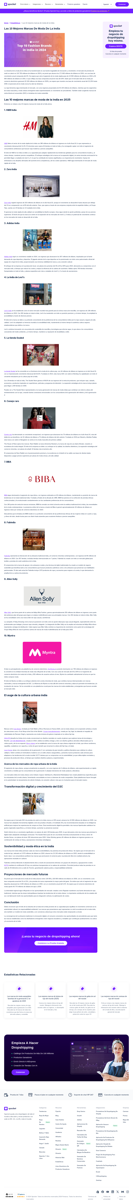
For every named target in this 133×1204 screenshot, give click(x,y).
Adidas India (8, 256)
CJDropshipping (101, 1176)
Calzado (41, 1147)
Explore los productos (99, 11)
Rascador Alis (81, 1130)
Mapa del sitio (126, 1121)
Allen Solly (7, 612)
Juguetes (42, 1128)
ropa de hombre (41, 1122)
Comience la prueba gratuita (51, 943)
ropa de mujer (44, 1115)
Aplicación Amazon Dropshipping (102, 1126)
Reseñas (58, 1141)
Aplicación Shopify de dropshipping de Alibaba (104, 1145)
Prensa (125, 1115)
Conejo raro (8, 434)
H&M (5, 143)
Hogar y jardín (44, 1143)
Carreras (125, 1111)
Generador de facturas (81, 1167)
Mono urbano (30, 743)
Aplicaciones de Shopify (82, 1125)
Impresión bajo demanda (44, 1138)
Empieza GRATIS (116, 46)
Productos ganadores (73, 4)
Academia (58, 1132)
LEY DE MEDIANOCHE (17, 741)
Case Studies (59, 1120)
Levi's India (8, 310)
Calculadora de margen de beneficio (83, 1151)
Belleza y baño (44, 1133)
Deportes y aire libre (44, 1157)
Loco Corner (8, 750)
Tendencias (42, 1111)
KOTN (6, 865)
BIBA (6, 495)
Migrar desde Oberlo (62, 1145)
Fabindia (7, 556)
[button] (25, 4)
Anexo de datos (122, 1198)
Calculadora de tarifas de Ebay (82, 1136)
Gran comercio (101, 1150)
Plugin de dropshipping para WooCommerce (105, 1156)
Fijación (85, 4)
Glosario (58, 1149)
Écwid (98, 1172)
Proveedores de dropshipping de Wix (107, 1132)
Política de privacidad (106, 1198)
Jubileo (79, 1120)
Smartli (79, 1115)
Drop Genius (81, 1111)
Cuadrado (99, 1161)
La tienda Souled (9, 371)
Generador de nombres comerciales (81, 1159)
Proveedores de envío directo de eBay (106, 1119)
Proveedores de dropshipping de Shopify (107, 1112)
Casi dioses (17, 729)
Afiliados (58, 1136)
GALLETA (7, 738)
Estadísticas (15, 23)
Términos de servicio (92, 1198)
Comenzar (122, 4)
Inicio (6, 23)
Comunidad (59, 1128)
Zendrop (98, 1180)
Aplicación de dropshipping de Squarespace (106, 1167)
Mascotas (42, 1152)
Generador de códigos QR (80, 1143)
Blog (56, 1115)
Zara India (7, 202)
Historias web (59, 1157)
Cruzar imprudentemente (51, 731)
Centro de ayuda (60, 1124)
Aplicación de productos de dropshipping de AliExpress (105, 1139)
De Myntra (51, 669)
